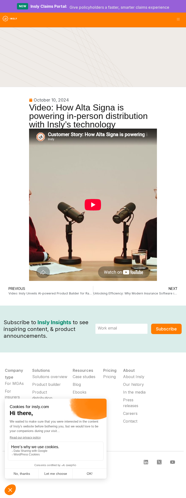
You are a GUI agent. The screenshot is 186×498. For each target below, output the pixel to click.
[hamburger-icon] (178, 20)
